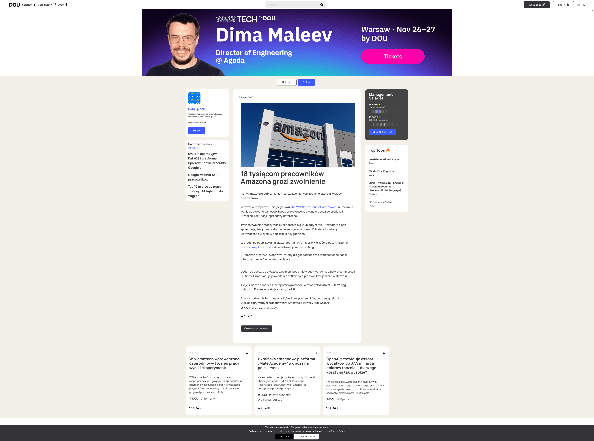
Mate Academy (281, 395)
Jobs (61, 4)
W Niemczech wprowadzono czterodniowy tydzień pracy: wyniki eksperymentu (214, 363)
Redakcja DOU (196, 109)
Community (45, 4)
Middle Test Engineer (381, 171)
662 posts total (194, 147)
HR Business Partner (381, 202)
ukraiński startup (271, 399)
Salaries (27, 4)
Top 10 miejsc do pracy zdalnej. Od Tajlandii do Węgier (205, 191)
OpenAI (345, 399)
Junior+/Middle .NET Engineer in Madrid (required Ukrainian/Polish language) (386, 186)
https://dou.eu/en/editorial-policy (202, 116)
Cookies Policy (337, 431)
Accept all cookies (306, 436)
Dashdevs (373, 194)
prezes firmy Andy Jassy (257, 247)
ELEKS (371, 175)
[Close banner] (592, 10)
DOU (247, 308)
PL (583, 4)
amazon (259, 308)
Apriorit (372, 163)
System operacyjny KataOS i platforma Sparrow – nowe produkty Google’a (207, 161)
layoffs (273, 308)
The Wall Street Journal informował (313, 207)
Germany (209, 398)
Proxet (371, 205)
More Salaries (380, 132)
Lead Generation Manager (384, 159)
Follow (306, 82)
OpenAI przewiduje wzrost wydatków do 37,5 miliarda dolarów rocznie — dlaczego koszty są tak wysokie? (351, 365)
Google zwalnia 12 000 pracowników (205, 177)
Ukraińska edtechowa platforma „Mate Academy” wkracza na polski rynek (286, 363)
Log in (561, 4)
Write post (535, 4)
